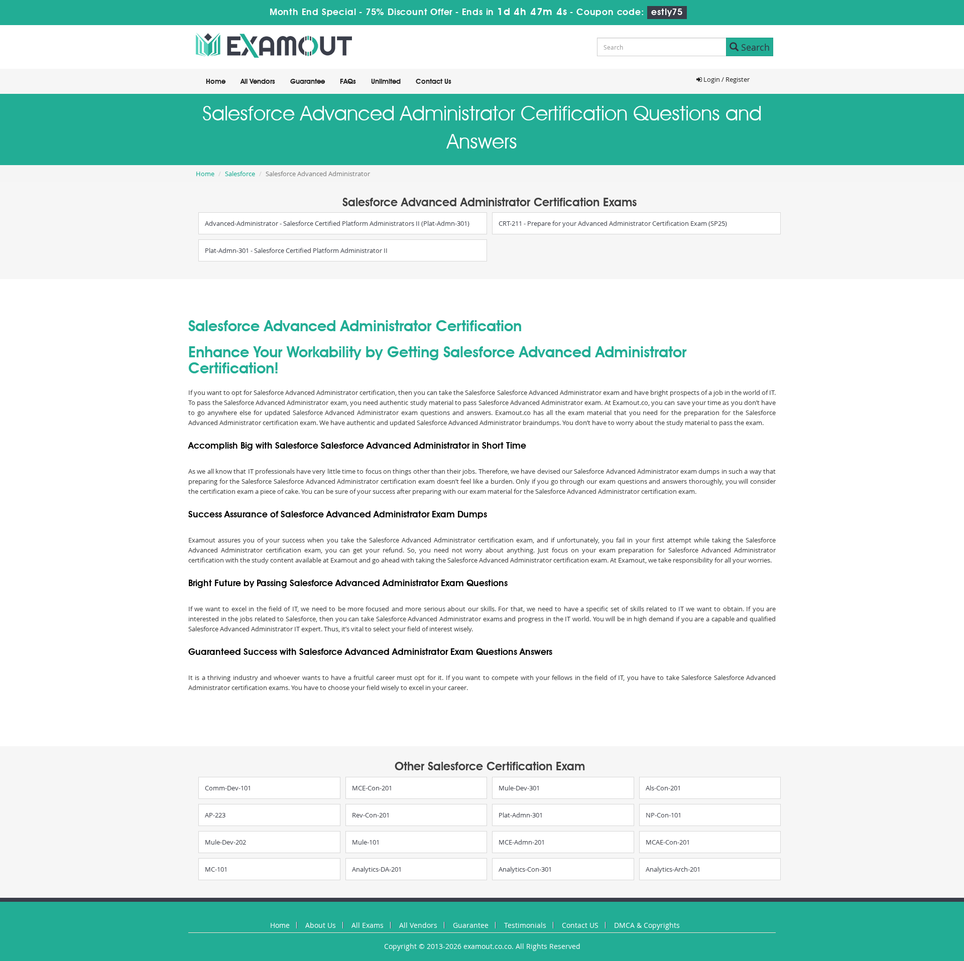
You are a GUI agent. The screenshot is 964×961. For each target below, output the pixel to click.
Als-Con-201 (663, 787)
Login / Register (726, 79)
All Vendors (257, 81)
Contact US (580, 925)
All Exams (367, 925)
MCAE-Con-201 (668, 842)
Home (215, 81)
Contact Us (433, 81)
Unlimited (386, 81)
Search (754, 47)
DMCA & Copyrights (647, 925)
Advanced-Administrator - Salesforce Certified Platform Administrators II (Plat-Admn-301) (337, 223)
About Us (320, 925)
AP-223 (215, 814)
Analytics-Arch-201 (673, 869)
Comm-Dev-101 (228, 787)
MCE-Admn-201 (522, 842)
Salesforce (240, 173)
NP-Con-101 (663, 814)
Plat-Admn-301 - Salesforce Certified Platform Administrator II (296, 250)
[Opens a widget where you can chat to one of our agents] (895, 903)
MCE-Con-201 (372, 787)
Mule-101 (366, 842)
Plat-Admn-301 (521, 814)
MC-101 (216, 869)
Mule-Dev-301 (519, 787)
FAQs (348, 81)
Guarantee (307, 81)
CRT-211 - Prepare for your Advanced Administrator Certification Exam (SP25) (613, 223)
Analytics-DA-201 (377, 869)
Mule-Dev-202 (225, 842)
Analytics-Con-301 (525, 869)
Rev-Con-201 (371, 814)
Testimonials (525, 925)
